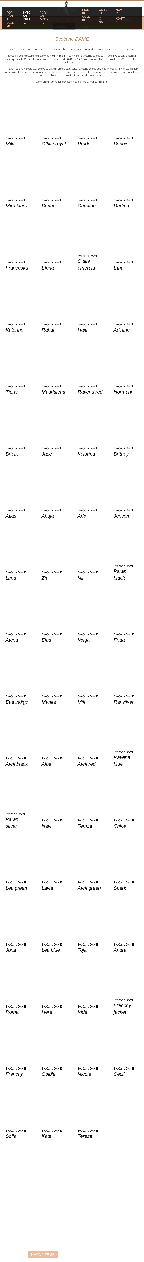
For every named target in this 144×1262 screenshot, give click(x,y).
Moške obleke (86, 15)
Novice (119, 11)
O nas (102, 20)
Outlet (103, 11)
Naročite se (43, 1254)
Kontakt (120, 20)
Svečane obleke (26, 18)
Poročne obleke (10, 19)
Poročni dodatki (44, 18)
